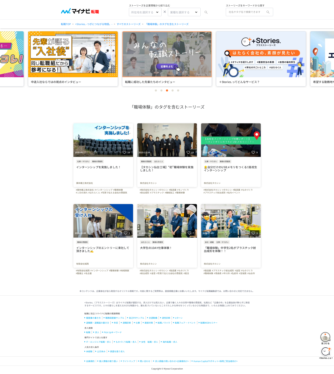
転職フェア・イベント (185, 322)
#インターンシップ (103, 189)
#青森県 (217, 273)
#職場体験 (118, 189)
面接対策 (149, 322)
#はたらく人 (94, 192)
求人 (97, 332)
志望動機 (153, 317)
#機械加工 (169, 192)
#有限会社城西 (83, 270)
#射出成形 (144, 192)
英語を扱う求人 (117, 351)
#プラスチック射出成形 (215, 192)
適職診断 (127, 322)
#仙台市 (251, 273)
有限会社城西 (82, 263)
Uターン (179, 317)
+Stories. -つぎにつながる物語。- (93, 24)
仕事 (138, 322)
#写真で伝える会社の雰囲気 (114, 192)
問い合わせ (145, 361)
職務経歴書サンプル (114, 317)
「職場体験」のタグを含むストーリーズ (167, 24)
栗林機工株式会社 (84, 183)
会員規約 (90, 361)
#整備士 (79, 273)
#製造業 (172, 189)
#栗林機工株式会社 (85, 189)
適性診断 (166, 317)
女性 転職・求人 (149, 341)
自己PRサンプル (136, 317)
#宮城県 (242, 273)
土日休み (101, 351)
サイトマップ (129, 361)
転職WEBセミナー (208, 322)
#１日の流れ (82, 192)
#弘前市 (234, 273)
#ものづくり (247, 189)
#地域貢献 (124, 270)
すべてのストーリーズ (129, 24)
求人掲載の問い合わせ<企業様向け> (172, 361)
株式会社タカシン (148, 183)
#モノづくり (183, 189)
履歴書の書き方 (93, 317)
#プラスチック (157, 192)
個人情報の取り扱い (108, 361)
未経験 (89, 351)
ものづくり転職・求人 (126, 341)
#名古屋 (88, 273)
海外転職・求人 (170, 341)
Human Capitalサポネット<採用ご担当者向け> (215, 361)
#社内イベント (233, 192)
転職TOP (66, 24)
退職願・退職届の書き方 (97, 322)
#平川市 (226, 273)
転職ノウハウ (164, 322)
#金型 (153, 273)
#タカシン (163, 189)
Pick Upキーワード (113, 332)
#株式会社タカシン (149, 189)
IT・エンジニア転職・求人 (98, 341)
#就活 (186, 273)
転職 (88, 332)
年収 (116, 322)
